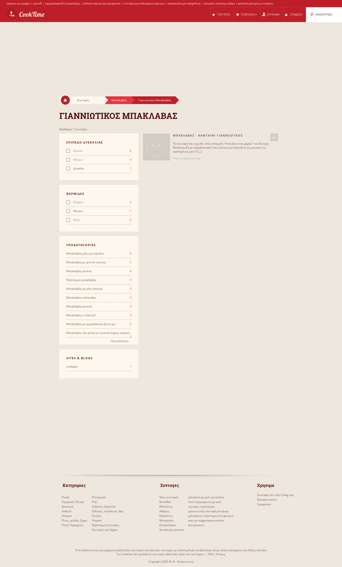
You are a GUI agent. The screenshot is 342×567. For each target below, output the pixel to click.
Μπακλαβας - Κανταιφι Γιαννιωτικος (208, 135)
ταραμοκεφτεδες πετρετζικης (62, 3)
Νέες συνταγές (168, 497)
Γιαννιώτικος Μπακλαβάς (154, 100)
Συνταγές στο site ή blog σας (275, 495)
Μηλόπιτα (165, 516)
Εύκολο (102, 151)
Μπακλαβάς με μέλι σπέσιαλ (98, 289)
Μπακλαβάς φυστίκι (98, 306)
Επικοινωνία (185, 562)
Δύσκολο (102, 168)
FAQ (210, 554)
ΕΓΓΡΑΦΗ (273, 14)
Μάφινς (164, 511)
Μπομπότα (166, 520)
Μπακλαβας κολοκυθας (98, 298)
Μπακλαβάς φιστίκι (98, 271)
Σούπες (96, 516)
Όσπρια (67, 516)
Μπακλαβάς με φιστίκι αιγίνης (98, 262)
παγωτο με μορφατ (18, 3)
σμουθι (37, 3)
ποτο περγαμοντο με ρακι (204, 502)
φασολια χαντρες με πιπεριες (255, 3)
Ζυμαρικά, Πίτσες (73, 502)
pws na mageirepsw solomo (206, 520)
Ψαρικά (96, 520)
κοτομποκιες (196, 525)
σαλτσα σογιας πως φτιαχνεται (102, 3)
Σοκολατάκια (167, 525)
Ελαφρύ (102, 202)
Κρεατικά (67, 506)
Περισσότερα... (120, 341)
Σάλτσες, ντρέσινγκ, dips (108, 511)
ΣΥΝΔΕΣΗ (296, 14)
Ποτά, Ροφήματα (72, 525)
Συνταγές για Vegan (104, 530)
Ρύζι (94, 502)
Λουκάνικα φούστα (171, 530)
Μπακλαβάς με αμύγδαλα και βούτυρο (98, 324)
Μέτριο (102, 160)
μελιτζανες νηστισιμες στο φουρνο (211, 516)
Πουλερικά (99, 497)
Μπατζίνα (165, 506)
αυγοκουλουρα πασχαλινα (184, 3)
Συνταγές (83, 100)
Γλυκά (65, 497)
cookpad (98, 366)
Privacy (220, 554)
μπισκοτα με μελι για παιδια (206, 497)
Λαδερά (66, 511)
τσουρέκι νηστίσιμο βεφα (219, 3)
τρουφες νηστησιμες (201, 506)
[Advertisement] (171, 54)
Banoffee (165, 502)
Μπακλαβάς (119, 100)
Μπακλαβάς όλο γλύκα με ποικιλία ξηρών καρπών (98, 333)
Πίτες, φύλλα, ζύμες (74, 520)
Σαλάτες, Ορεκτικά (104, 506)
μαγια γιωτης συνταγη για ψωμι (208, 511)
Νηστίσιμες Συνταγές (105, 525)
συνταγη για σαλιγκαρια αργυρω (144, 3)
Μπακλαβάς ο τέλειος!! (98, 315)
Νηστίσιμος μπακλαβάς (98, 280)
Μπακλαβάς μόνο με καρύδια (98, 253)
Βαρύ (102, 220)
